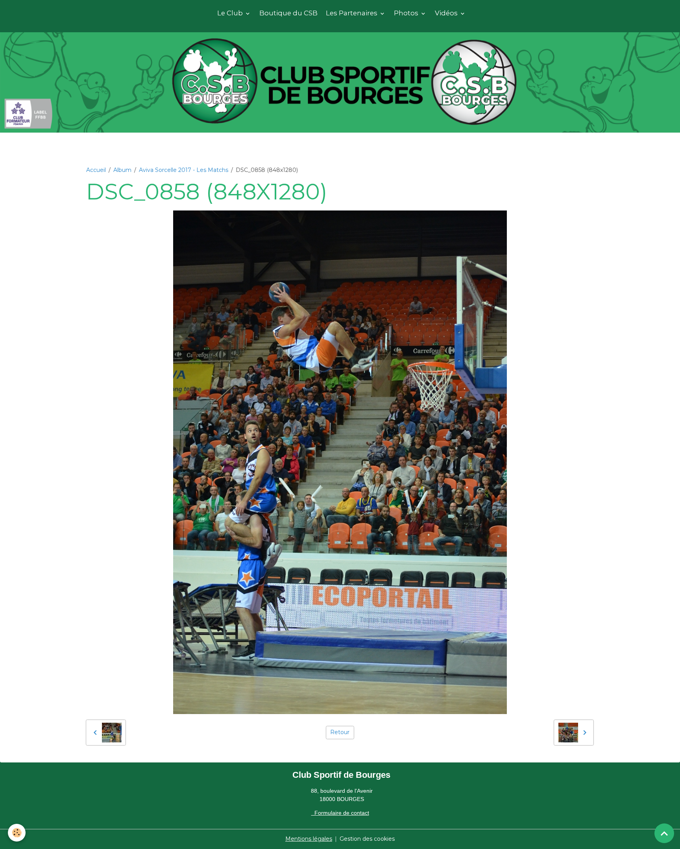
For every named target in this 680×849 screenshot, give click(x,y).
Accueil (96, 169)
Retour (339, 732)
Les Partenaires (352, 13)
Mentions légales (308, 838)
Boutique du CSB (288, 13)
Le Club (230, 13)
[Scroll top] (664, 833)
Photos (407, 13)
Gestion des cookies (367, 838)
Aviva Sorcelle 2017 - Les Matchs (183, 169)
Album (122, 169)
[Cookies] (17, 833)
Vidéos (447, 13)
